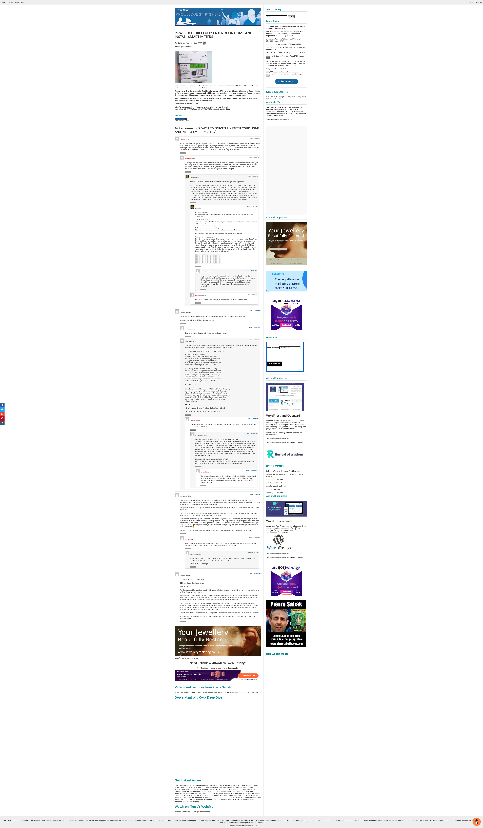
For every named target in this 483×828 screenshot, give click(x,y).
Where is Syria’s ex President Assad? (281, 56)
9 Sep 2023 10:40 (252, 294)
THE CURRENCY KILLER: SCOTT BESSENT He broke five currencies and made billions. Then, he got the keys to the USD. (285, 63)
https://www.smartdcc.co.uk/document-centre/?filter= (202, 411)
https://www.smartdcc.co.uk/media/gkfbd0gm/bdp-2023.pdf (205, 408)
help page (185, 799)
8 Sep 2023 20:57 (253, 176)
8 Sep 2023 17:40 (254, 327)
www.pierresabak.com (202, 812)
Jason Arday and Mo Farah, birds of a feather (284, 47)
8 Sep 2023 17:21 (255, 494)
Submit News (19, 2)
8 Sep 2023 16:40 (255, 138)
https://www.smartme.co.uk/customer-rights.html (211, 230)
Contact (10, 2)
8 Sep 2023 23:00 (254, 340)
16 (204, 43)
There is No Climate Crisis (232, 91)
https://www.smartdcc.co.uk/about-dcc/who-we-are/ (197, 320)
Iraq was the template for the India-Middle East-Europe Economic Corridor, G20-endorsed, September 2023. (285, 34)
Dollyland (269, 69)
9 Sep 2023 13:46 (251, 470)
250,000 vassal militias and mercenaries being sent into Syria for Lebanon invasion (284, 73)
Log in (471, 2)
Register (478, 2)
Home (3, 2)
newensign (188, 158)
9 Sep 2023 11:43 (253, 552)
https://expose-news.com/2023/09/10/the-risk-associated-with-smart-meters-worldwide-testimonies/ (225, 284)
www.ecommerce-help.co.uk (277, 439)
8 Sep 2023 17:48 (254, 537)
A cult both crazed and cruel (277, 44)
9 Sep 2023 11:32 (252, 434)
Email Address (273, 348)
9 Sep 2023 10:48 (253, 419)
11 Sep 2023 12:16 (251, 270)
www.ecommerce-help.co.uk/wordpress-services (285, 443)
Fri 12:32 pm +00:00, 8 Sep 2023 (188, 43)
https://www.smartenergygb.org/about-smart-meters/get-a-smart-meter (219, 233)
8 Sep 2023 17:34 (254, 157)
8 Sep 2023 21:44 (252, 206)
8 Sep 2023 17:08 (255, 311)
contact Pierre (194, 801)
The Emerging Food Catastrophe (279, 53)
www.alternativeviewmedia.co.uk (279, 119)
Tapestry (182, 139)
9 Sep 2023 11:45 (255, 574)
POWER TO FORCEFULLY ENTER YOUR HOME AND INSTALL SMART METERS (213, 35)
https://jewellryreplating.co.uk (186, 658)
